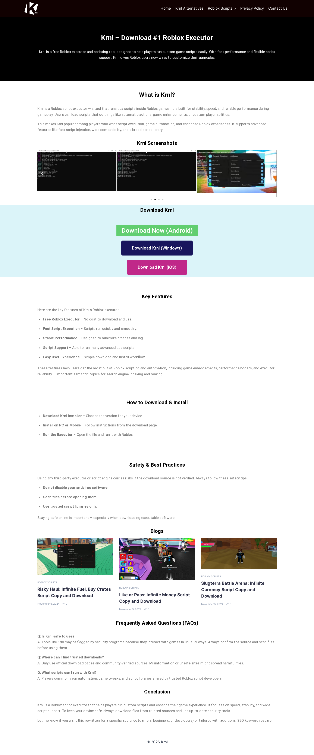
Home (166, 8)
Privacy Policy (252, 8)
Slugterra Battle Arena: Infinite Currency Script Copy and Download (232, 590)
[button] (42, 173)
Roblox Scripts (47, 582)
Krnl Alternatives (189, 8)
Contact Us (278, 8)
